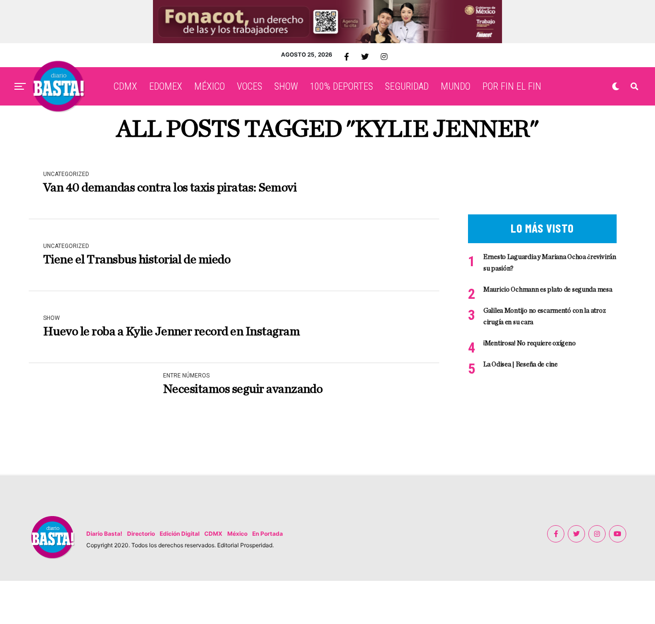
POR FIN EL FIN (511, 86)
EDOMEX (165, 86)
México (237, 533)
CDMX (125, 86)
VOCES (249, 86)
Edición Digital (179, 533)
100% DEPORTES (341, 86)
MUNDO (455, 86)
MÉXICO (209, 86)
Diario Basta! (104, 533)
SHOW (286, 86)
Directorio (141, 533)
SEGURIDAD (407, 86)
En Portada (267, 533)
